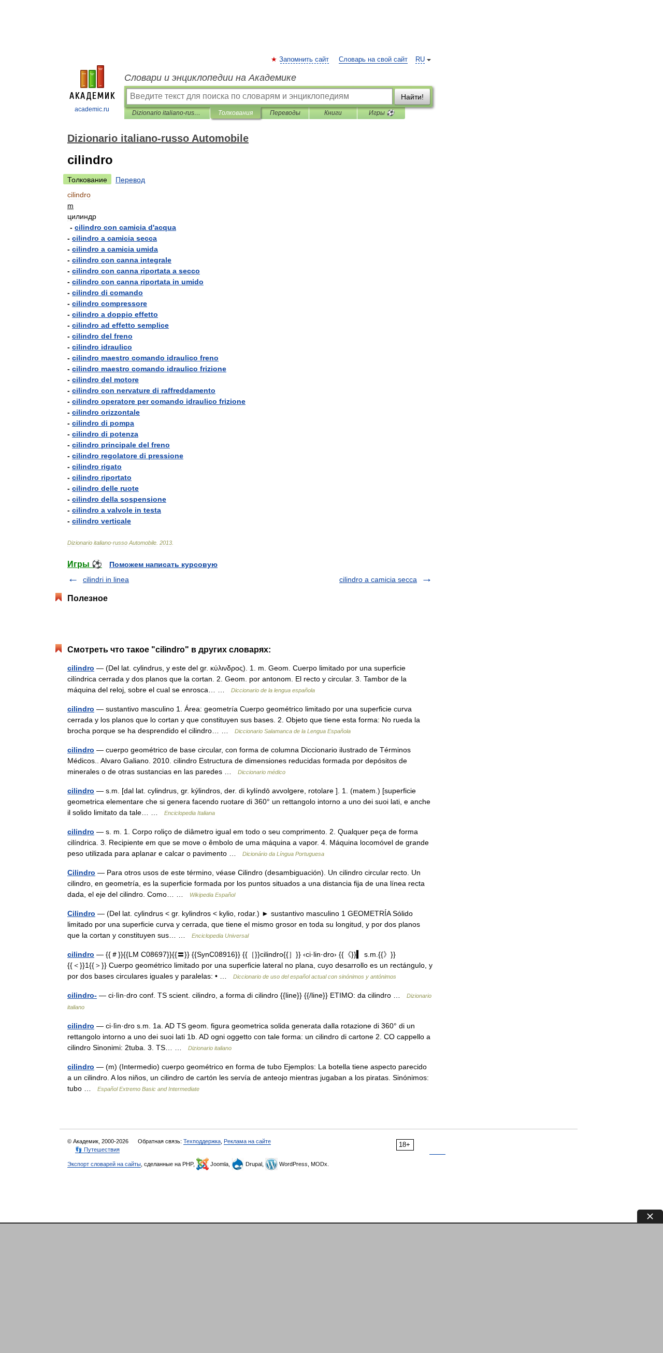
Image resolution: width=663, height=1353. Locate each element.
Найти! (412, 97)
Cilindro (81, 872)
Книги (333, 113)
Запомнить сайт (304, 59)
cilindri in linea (106, 579)
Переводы (285, 113)
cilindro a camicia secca (378, 579)
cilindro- (82, 995)
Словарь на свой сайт (373, 59)
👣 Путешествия (97, 1149)
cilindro (80, 668)
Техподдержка (202, 1141)
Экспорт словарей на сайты (104, 1164)
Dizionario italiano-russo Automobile (167, 113)
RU (420, 59)
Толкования (235, 113)
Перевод (130, 180)
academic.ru (92, 109)
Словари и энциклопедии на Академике (210, 77)
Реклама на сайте (247, 1141)
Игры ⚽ (381, 113)
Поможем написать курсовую (163, 564)
